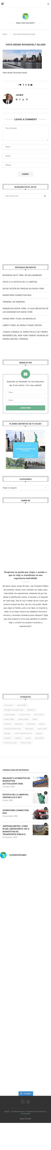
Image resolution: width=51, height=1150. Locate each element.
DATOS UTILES (39, 714)
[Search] (48, 4)
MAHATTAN (7, 724)
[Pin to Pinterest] (28, 85)
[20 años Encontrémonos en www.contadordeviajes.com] (25, 1046)
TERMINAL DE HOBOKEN (14, 302)
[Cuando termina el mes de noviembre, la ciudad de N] (25, 875)
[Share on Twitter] (26, 85)
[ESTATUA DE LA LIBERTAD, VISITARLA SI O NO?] (40, 798)
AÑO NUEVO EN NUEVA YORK (13, 710)
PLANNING (7, 738)
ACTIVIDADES (8, 705)
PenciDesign (25, 1113)
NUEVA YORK (42, 729)
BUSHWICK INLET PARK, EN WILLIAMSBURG (22, 275)
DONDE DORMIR (23, 719)
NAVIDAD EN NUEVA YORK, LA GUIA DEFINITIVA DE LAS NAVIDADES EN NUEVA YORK (25, 310)
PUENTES (18, 738)
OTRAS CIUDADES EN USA (23, 733)
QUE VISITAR (39, 738)
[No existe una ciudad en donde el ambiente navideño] (25, 904)
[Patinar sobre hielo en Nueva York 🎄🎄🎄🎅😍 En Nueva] (25, 932)
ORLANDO (7, 733)
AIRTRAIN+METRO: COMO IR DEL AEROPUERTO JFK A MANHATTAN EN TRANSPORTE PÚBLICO (16, 830)
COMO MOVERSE (9, 714)
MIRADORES (31, 724)
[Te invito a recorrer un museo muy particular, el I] (25, 989)
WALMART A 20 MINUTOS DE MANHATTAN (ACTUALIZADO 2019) (16, 781)
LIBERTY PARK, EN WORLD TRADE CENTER (22, 325)
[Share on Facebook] (23, 85)
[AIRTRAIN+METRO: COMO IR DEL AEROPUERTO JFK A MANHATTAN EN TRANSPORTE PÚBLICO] (40, 830)
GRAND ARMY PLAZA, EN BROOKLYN (19, 318)
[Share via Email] (31, 85)
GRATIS (34, 719)
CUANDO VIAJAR (24, 714)
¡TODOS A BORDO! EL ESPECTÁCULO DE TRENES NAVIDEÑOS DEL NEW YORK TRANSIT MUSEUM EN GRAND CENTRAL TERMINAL (25, 335)
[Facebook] (23, 1102)
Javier (19, 95)
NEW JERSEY (29, 729)
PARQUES (39, 733)
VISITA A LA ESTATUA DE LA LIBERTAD (20, 282)
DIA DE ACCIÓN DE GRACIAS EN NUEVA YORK (23, 288)
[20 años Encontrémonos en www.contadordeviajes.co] (25, 1075)
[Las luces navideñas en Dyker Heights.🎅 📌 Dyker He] (25, 961)
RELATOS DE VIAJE (10, 743)
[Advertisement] (25, 231)
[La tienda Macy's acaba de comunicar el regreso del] (25, 1018)
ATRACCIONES (21, 705)
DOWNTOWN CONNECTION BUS (17, 295)
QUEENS (28, 738)
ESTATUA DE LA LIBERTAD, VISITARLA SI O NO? (16, 795)
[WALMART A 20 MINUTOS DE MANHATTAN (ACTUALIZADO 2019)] (40, 782)
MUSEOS (42, 724)
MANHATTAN (19, 724)
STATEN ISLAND (26, 743)
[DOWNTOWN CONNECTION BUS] (40, 814)
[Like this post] (20, 85)
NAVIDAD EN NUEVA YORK (12, 729)
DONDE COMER (9, 719)
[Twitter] (28, 1102)
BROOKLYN (31, 710)
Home (5, 34)
